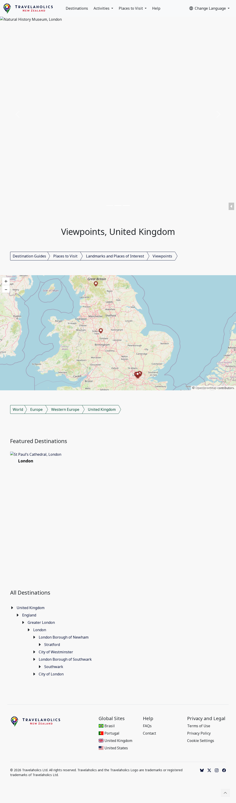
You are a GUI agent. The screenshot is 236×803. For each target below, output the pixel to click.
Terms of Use (198, 725)
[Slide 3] (126, 205)
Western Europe (65, 409)
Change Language (211, 8)
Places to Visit (131, 8)
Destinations (77, 8)
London (39, 629)
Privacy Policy (199, 733)
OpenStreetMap (206, 388)
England (29, 615)
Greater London (41, 622)
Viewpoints (162, 256)
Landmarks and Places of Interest (115, 256)
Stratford (52, 644)
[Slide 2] (118, 205)
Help (156, 8)
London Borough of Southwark (65, 659)
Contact (149, 733)
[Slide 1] (109, 205)
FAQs (147, 725)
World (18, 409)
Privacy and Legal (206, 718)
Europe (36, 409)
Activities (102, 8)
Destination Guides (29, 256)
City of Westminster (56, 651)
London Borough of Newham (63, 637)
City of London (51, 674)
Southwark (53, 666)
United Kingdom (102, 409)
